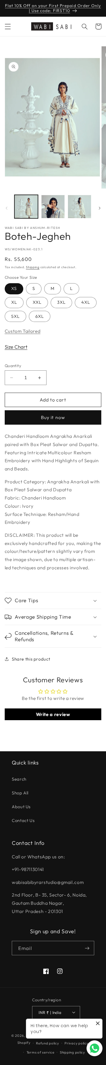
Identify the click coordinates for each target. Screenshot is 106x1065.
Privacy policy (76, 1043)
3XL (61, 302)
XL (14, 302)
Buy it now (53, 417)
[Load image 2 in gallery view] (53, 206)
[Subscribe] (87, 948)
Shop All (20, 793)
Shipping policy (72, 1052)
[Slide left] (6, 208)
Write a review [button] (53, 714)
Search (19, 779)
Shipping (32, 267)
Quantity (13, 365)
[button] (7, 26)
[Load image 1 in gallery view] (26, 206)
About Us (21, 806)
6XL (39, 316)
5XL (15, 316)
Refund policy (47, 1043)
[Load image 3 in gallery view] (79, 206)
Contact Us (23, 820)
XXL (37, 302)
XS (14, 288)
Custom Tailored (22, 331)
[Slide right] (99, 208)
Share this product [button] (31, 659)
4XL (85, 302)
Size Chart (16, 347)
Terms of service (40, 1052)
